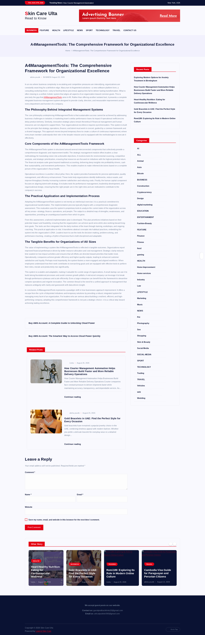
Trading (140, 373)
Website (28, 507)
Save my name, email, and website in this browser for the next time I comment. (64, 520)
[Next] (174, 544)
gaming (140, 255)
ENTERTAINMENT (145, 217)
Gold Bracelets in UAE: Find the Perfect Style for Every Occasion (83, 573)
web (139, 392)
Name (28, 495)
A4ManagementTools (53, 97)
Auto (139, 167)
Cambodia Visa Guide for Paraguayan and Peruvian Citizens (157, 573)
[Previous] (170, 544)
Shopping (141, 336)
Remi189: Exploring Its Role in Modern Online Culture (120, 573)
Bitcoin (140, 173)
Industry (141, 280)
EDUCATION (143, 211)
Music (140, 305)
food (139, 248)
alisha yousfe (35, 77)
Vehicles (141, 386)
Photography (143, 323)
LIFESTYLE (68, 30)
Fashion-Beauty (144, 223)
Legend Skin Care (43, 631)
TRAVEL (116, 30)
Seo (139, 330)
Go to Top (174, 629)
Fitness (140, 242)
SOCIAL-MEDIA (144, 355)
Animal (140, 161)
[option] (46, 568)
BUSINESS (32, 30)
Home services (144, 273)
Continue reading (73, 397)
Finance (140, 236)
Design (140, 198)
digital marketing (144, 205)
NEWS (80, 30)
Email (80, 495)
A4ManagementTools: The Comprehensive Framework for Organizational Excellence (106, 51)
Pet (138, 317)
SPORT (89, 30)
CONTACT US (129, 30)
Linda (72, 363)
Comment (30, 472)
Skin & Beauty (143, 342)
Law (139, 286)
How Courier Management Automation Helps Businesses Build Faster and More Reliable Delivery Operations (154, 90)
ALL (139, 155)
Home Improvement (146, 267)
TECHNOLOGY (102, 30)
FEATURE (44, 30)
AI (138, 149)
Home (67, 51)
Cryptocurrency (144, 192)
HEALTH (56, 30)
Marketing (141, 298)
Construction (143, 186)
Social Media (143, 348)
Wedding (141, 398)
